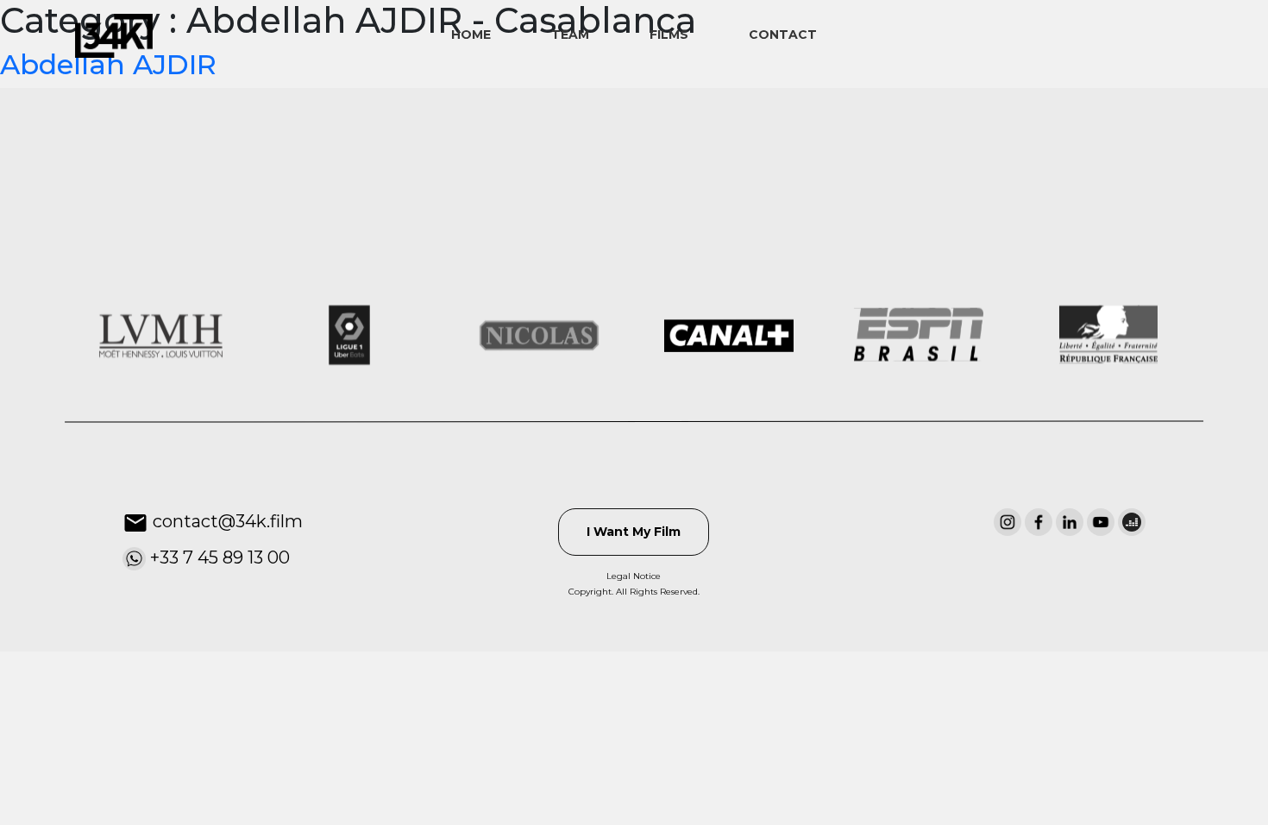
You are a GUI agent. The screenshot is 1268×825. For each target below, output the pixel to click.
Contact (783, 34)
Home (471, 34)
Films (669, 34)
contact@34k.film (225, 521)
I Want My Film (634, 531)
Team (570, 34)
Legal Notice (633, 576)
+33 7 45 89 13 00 (218, 557)
